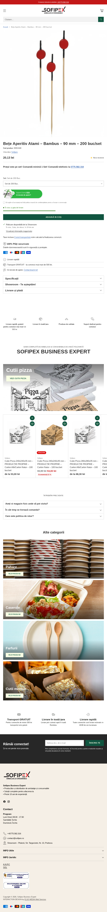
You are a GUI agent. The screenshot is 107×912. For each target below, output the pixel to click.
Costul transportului (22, 237)
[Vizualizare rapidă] (32, 423)
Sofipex (14, 152)
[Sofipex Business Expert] (53, 10)
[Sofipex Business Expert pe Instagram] (8, 802)
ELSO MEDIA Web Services (35, 899)
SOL (5, 867)
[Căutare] (101, 19)
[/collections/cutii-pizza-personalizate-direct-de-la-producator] (53, 387)
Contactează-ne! (31, 270)
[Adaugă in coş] (32, 418)
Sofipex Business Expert (26, 897)
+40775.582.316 (14, 833)
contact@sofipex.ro (15, 838)
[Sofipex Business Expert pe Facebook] (4, 802)
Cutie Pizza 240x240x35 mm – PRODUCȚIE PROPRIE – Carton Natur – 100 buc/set (51, 464)
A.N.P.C (6, 864)
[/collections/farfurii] (53, 640)
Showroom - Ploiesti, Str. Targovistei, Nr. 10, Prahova (29, 843)
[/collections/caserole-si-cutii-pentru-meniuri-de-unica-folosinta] (53, 680)
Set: (12, 178)
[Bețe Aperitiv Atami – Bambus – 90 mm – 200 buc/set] (53, 83)
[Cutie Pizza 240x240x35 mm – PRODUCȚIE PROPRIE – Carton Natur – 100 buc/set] (52, 435)
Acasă (5, 27)
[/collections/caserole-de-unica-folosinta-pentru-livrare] (53, 599)
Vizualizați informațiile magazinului (19, 231)
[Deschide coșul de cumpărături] (101, 10)
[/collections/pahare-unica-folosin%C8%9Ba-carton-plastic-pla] (53, 559)
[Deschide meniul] (4, 10)
